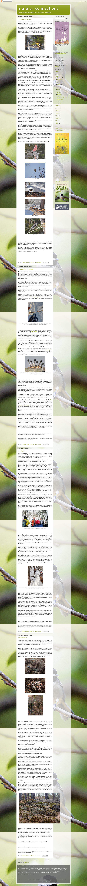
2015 (57, 117)
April (58, 91)
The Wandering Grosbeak (24, 19)
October (59, 81)
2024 (57, 74)
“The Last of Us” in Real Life (25, 269)
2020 (57, 108)
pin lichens (42, 296)
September (59, 82)
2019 (57, 110)
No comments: (38, 262)
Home (35, 860)
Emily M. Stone (59, 128)
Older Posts (49, 860)
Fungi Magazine (48, 350)
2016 (57, 115)
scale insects (34, 331)
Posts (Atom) (26, 862)
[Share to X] (45, 262)
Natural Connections (60, 130)
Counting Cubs (22, 451)
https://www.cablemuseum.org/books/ (61, 177)
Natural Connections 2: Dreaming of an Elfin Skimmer (61, 159)
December (59, 77)
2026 (57, 71)
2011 (57, 123)
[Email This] (43, 262)
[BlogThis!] (44, 262)
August (58, 84)
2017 (57, 113)
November (59, 79)
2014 (57, 118)
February (59, 94)
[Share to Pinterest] (48, 262)
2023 (57, 76)
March (58, 92)
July (58, 86)
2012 (57, 122)
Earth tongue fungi (34, 296)
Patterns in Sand (22, 637)
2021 (57, 106)
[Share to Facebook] (47, 262)
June (58, 87)
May (58, 89)
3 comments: (37, 855)
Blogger (45, 881)
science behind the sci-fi (23, 405)
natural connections (38, 8)
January (59, 103)
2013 (57, 120)
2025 (57, 72)
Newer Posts (21, 860)
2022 (57, 105)
